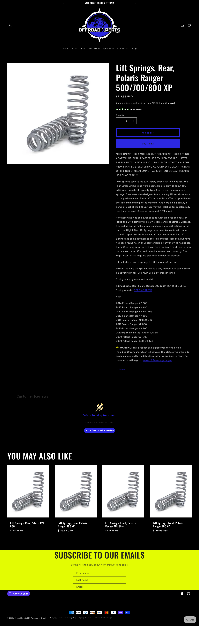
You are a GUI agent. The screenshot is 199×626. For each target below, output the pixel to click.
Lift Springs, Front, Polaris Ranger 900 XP (168, 524)
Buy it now (148, 143)
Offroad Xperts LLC (22, 618)
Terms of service (86, 618)
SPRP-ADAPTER (143, 290)
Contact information (103, 618)
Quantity (120, 115)
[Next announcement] (135, 3)
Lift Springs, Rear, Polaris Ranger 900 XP (72, 524)
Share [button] (122, 369)
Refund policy (56, 618)
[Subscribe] (122, 586)
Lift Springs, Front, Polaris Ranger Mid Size (120, 524)
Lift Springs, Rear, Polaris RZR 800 (27, 524)
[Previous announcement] (63, 3)
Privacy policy (70, 618)
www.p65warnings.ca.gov (157, 360)
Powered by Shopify (39, 618)
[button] (10, 25)
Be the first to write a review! (99, 430)
